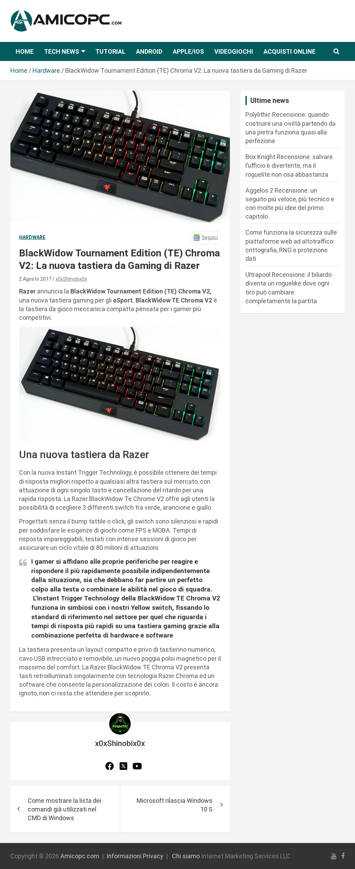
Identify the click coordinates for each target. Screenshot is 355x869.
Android (149, 51)
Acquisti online (289, 51)
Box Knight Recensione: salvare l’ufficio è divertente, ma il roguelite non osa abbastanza (289, 165)
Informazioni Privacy (134, 856)
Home (25, 51)
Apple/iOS (188, 51)
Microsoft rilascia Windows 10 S (175, 805)
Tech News (61, 51)
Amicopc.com (79, 856)
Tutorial (110, 51)
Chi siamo (186, 856)
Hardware (32, 237)
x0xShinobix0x (71, 279)
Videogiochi (233, 51)
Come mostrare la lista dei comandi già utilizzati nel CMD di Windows (64, 809)
